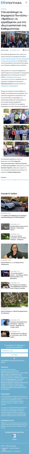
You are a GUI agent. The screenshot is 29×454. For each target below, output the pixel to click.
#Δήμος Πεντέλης (6, 180)
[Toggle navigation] (26, 2)
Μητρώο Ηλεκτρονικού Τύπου (14, 432)
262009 (14, 439)
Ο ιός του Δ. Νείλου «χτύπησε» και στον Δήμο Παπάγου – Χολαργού (18, 237)
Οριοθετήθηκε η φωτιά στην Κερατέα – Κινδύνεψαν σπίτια (19, 228)
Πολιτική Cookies (14, 448)
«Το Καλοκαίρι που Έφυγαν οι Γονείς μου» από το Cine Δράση (18, 335)
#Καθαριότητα (16, 180)
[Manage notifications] (4, 450)
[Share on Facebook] (23, 50)
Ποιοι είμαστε (5, 394)
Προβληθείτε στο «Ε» (7, 420)
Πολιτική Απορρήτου (6, 451)
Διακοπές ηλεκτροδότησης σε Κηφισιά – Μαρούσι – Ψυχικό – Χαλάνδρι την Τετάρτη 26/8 (18, 324)
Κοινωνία (3, 9)
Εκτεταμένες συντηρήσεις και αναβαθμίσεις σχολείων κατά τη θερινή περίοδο (18, 286)
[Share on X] (26, 50)
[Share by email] (28, 50)
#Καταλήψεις (25, 180)
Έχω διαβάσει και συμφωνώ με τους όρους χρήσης (12, 361)
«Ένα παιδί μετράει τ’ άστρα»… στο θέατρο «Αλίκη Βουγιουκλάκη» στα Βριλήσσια (19, 275)
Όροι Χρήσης (4, 448)
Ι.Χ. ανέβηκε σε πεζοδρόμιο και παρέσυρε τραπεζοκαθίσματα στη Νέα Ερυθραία (13, 216)
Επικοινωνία (17, 451)
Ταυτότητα (4, 367)
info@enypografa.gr (11, 379)
